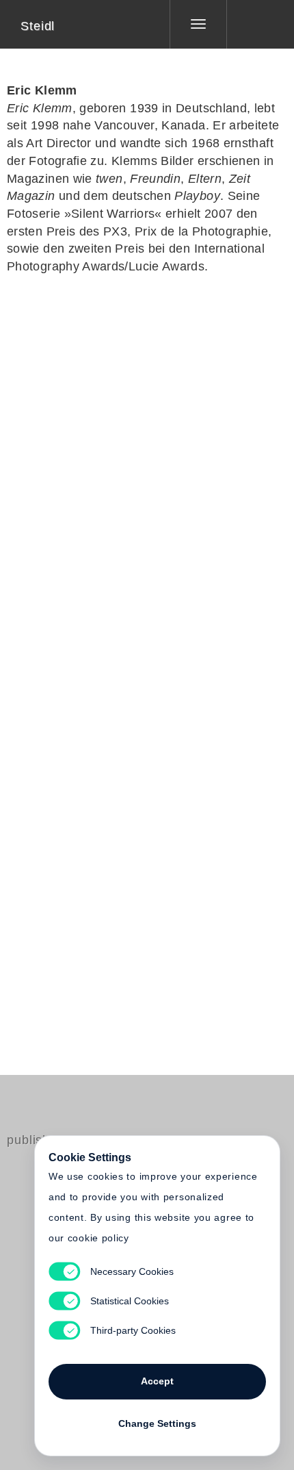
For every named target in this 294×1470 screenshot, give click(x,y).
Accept (157, 1381)
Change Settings (157, 1423)
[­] (250, 24)
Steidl (38, 26)
